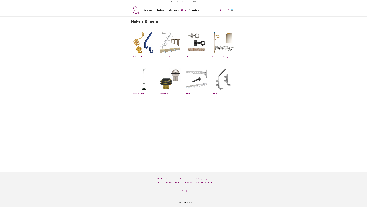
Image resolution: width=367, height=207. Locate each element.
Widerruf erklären (206, 182)
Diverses (188, 93)
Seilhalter (189, 57)
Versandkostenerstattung (190, 182)
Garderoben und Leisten (166, 57)
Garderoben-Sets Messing (220, 57)
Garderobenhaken (138, 57)
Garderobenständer (139, 93)
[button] (148, 10)
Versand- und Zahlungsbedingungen (199, 179)
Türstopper (162, 93)
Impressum (174, 179)
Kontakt (182, 179)
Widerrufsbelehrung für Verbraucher (168, 182)
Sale (213, 93)
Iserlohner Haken (187, 202)
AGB (157, 179)
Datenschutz (165, 179)
